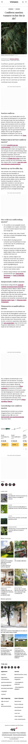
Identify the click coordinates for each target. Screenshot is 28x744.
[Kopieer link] (2, 484)
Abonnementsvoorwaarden (19, 736)
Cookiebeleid (5, 734)
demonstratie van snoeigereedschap (12, 417)
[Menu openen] (2, 2)
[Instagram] (9, 669)
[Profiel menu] (23, 2)
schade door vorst (13, 158)
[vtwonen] (14, 2)
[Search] (26, 2)
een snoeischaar (9, 323)
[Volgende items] (26, 449)
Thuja (24, 135)
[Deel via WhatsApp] (6, 484)
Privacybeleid (12, 734)
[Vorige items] (23, 449)
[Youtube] (12, 669)
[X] (18, 669)
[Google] (2, 669)
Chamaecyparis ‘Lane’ (8, 300)
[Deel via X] (14, 484)
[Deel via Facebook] (10, 484)
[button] (21, 734)
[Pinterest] (15, 669)
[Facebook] (5, 669)
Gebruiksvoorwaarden (7, 736)
